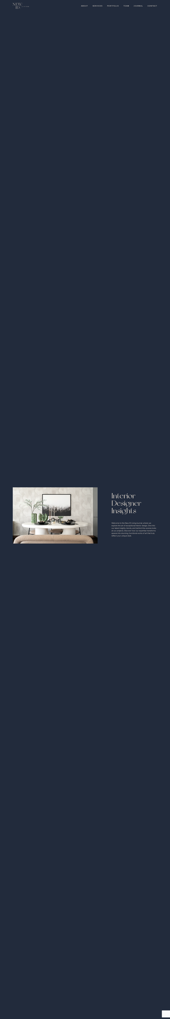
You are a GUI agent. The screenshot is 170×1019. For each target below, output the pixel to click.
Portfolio (113, 6)
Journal (138, 6)
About (84, 6)
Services (98, 6)
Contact (152, 6)
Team (126, 6)
